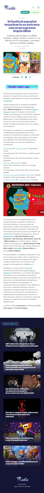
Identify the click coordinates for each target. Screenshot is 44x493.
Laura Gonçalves (25, 180)
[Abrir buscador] (33, 7)
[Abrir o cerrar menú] (38, 7)
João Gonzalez (21, 148)
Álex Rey (17, 163)
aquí (31, 264)
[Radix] (9, 7)
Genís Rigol (30, 175)
